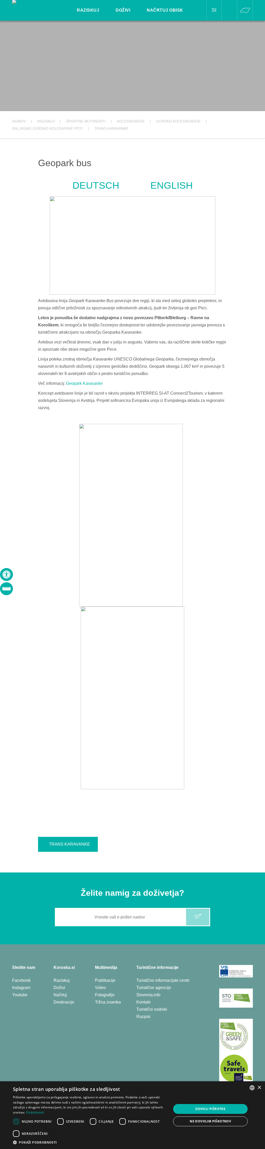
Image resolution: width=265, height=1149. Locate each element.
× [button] (259, 1088)
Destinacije (64, 1002)
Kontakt (143, 1002)
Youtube (19, 995)
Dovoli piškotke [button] (210, 1109)
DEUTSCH (95, 185)
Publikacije (105, 980)
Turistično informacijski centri (162, 980)
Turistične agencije (153, 987)
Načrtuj (60, 995)
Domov (19, 121)
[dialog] (132, 1115)
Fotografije (105, 995)
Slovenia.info (148, 995)
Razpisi (143, 1016)
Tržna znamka (108, 1002)
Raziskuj (62, 980)
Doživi (59, 987)
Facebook (21, 980)
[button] (90, 1142)
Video (100, 987)
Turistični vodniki (151, 1009)
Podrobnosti (35, 1112)
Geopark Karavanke (84, 383)
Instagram (21, 987)
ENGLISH (171, 185)
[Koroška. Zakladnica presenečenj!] (36, 7)
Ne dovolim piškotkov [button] (210, 1121)
